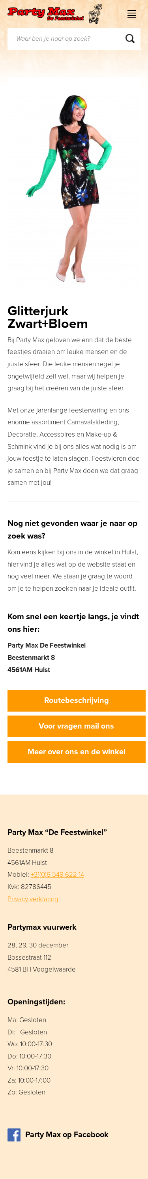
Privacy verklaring (32, 899)
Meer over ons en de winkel (77, 752)
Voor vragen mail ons (76, 726)
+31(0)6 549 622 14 (57, 874)
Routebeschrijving (76, 700)
